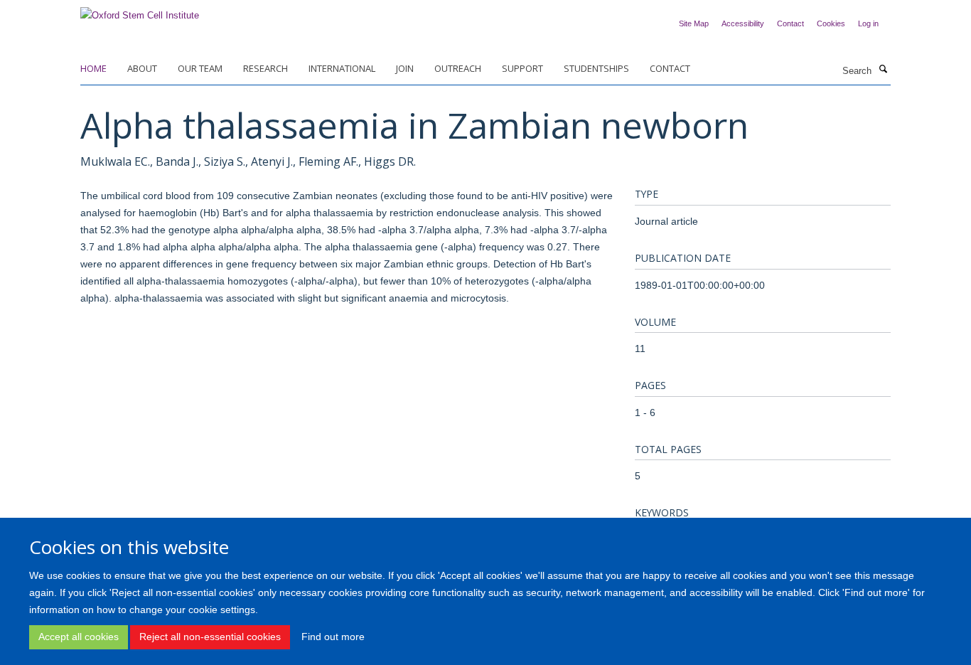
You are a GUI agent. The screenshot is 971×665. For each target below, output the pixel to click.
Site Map (694, 23)
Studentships (596, 68)
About (142, 68)
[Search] (883, 70)
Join (405, 68)
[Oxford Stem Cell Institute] (139, 11)
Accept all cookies (78, 636)
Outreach (457, 68)
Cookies (831, 23)
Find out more (333, 636)
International (342, 68)
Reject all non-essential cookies (210, 636)
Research (265, 68)
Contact (790, 23)
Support (522, 68)
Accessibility (742, 23)
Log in (868, 23)
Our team (200, 68)
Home (93, 68)
